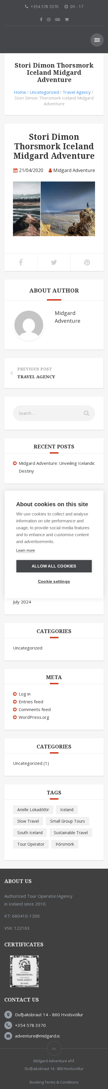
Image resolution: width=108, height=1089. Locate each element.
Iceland (66, 809)
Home (20, 92)
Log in (25, 694)
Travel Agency (76, 92)
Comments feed (35, 709)
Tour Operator (30, 844)
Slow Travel (28, 821)
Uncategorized (44, 92)
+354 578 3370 (30, 1025)
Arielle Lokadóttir (33, 809)
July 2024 (22, 602)
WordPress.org (34, 717)
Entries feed (31, 701)
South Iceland (30, 832)
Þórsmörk (65, 844)
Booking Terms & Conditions (54, 1082)
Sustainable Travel (71, 832)
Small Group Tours (67, 821)
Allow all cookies (54, 566)
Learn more (25, 550)
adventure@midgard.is (37, 1036)
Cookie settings (54, 581)
